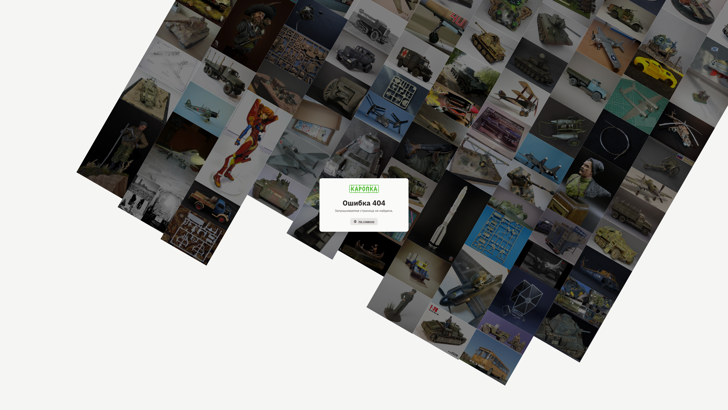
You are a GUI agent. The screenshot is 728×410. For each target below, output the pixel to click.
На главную (366, 221)
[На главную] (364, 189)
